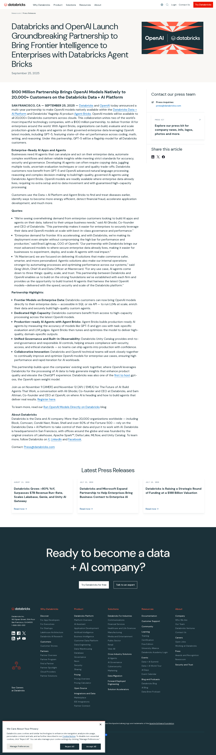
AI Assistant (80, 624)
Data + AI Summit (150, 661)
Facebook (74, 439)
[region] (53, 737)
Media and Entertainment (120, 636)
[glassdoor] (18, 638)
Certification (148, 640)
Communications (116, 620)
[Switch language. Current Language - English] (162, 4)
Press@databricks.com (39, 447)
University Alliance (150, 648)
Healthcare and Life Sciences (122, 628)
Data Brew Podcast (151, 691)
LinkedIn (56, 439)
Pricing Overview (82, 678)
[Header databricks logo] (14, 4)
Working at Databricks (186, 646)
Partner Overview (48, 655)
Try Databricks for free (93, 584)
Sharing (77, 669)
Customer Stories (49, 646)
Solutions (71, 4)
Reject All (69, 746)
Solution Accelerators (118, 689)
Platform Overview (83, 620)
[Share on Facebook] (163, 156)
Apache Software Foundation (161, 723)
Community (147, 626)
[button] (167, 4)
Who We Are (181, 620)
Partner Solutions (48, 675)
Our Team (180, 624)
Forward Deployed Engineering (116, 682)
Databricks (86, 105)
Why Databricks (41, 4)
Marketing (112, 670)
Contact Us (184, 4)
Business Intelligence (84, 636)
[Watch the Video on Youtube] (24, 638)
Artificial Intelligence (83, 632)
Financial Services (116, 624)
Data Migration (115, 675)
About (97, 4)
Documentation (149, 616)
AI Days (145, 670)
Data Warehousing (83, 648)
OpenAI (105, 105)
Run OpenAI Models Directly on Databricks (71, 407)
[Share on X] (158, 156)
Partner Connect (82, 705)
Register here (46, 399)
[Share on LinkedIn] (152, 156)
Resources (85, 4)
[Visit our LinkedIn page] (13, 633)
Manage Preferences (19, 746)
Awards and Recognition (187, 655)
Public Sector (114, 640)
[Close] (100, 724)
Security (78, 665)
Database (79, 653)
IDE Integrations (81, 701)
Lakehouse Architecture (51, 632)
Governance (80, 657)
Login (173, 4)
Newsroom (16, 13)
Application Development (86, 628)
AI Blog (145, 687)
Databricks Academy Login (155, 652)
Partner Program (48, 659)
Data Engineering (82, 644)
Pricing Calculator (82, 683)
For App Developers (50, 620)
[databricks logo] (21, 608)
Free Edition (147, 644)
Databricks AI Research (51, 636)
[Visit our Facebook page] (18, 633)
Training (145, 636)
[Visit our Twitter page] (24, 633)
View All (111, 648)
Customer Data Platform (86, 640)
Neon (76, 661)
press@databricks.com (168, 105)
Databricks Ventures (185, 628)
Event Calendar (149, 674)
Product (58, 4)
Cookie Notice (69, 736)
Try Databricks (203, 4)
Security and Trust (184, 664)
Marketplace (80, 697)
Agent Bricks (82, 114)
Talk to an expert (125, 584)
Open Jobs (180, 641)
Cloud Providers (48, 671)
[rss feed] (13, 638)
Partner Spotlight (48, 667)
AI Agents (112, 658)
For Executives (47, 624)
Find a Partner (47, 663)
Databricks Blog (149, 683)
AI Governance (115, 662)
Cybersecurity (115, 666)
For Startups (46, 628)
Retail (110, 644)
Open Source (80, 688)
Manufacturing (115, 632)
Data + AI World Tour (151, 665)
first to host (122, 375)
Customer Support (151, 621)
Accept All (91, 746)
